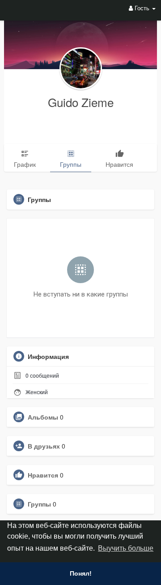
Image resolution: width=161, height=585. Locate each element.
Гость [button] (142, 8)
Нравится (43, 474)
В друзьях (44, 445)
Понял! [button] (81, 573)
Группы (39, 503)
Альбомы (43, 416)
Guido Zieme (81, 102)
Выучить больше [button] (125, 548)
